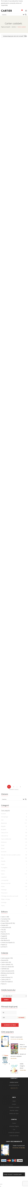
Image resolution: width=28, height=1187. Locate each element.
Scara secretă (14, 779)
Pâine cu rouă (14, 219)
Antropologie (4, 817)
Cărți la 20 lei (4, 832)
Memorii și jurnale (5, 883)
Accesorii (3, 813)
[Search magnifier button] (26, 14)
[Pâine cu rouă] (14, 197)
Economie (3, 851)
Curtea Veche (5, 927)
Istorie (2, 874)
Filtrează (21, 1017)
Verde (3, 975)
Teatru (3, 905)
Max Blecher (4, 940)
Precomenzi (4, 893)
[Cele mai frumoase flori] (14, 565)
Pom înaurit (14, 175)
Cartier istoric (5, 962)
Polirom (3, 921)
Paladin (3, 945)
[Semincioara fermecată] (14, 381)
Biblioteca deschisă (6, 973)
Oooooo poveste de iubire (14, 687)
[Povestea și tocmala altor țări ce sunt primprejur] (14, 611)
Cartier (3, 917)
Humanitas (4, 919)
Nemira (3, 938)
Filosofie (3, 861)
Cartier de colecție (6, 967)
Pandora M (4, 934)
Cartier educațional (6, 971)
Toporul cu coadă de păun (14, 83)
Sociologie (3, 902)
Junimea (3, 947)
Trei (2, 929)
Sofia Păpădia (14, 449)
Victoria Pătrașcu (15, 689)
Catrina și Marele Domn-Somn (14, 541)
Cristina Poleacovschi (15, 359)
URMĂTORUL (14, 789)
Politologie (4, 889)
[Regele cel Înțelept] (14, 473)
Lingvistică (3, 877)
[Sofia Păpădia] (14, 427)
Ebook (2, 848)
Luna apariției (4, 880)
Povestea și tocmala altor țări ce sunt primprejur (14, 637)
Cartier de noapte (6, 981)
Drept (2, 845)
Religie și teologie (5, 899)
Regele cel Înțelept (14, 495)
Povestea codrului (14, 265)
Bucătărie (3, 829)
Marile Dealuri (14, 733)
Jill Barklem (15, 735)
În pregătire (4, 867)
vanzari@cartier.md (14, 1085)
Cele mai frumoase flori (14, 587)
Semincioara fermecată (14, 403)
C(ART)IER (4, 969)
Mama (14, 311)
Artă (2, 820)
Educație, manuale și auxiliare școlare (10, 855)
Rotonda (3, 960)
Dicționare (4, 842)
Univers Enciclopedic (7, 942)
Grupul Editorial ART (6, 923)
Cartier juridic (5, 979)
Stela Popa (15, 405)
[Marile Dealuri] (14, 711)
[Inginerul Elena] (14, 335)
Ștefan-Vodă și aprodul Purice (14, 129)
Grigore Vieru (15, 85)
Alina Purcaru (15, 543)
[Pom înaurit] (14, 153)
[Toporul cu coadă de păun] (14, 61)
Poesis (3, 984)
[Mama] (14, 289)
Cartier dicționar (5, 977)
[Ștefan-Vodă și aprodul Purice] (14, 107)
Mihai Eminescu (15, 267)
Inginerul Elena (14, 357)
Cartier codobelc (5, 964)
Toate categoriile (5, 810)
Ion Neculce (15, 131)
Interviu (3, 870)
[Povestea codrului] (14, 243)
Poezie (3, 886)
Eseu (2, 858)
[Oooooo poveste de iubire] (14, 662)
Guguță (3, 936)
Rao (2, 932)
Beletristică (4, 823)
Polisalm (3, 925)
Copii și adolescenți (14, 80)
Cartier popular (5, 958)
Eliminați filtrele (10, 1025)
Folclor (3, 864)
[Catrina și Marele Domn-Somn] (14, 519)
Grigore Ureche (15, 640)
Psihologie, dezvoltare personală (9, 896)
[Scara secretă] (14, 757)
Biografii (3, 826)
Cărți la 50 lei (4, 836)
